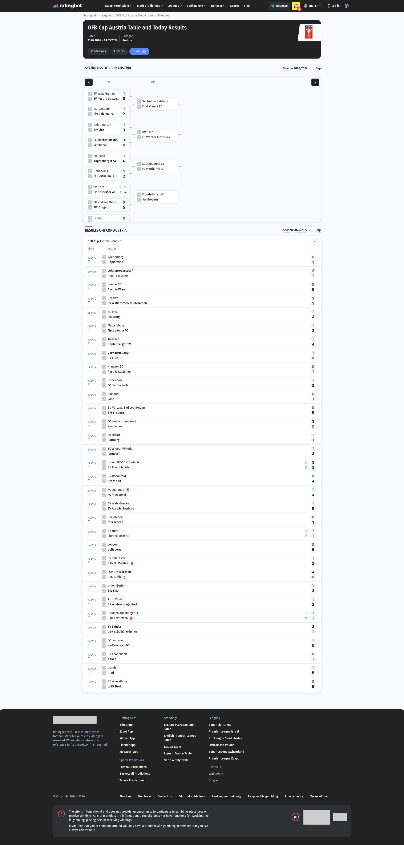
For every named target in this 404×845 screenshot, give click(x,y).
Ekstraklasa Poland (221, 745)
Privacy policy (294, 796)
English (313, 6)
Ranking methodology (226, 796)
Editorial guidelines (192, 796)
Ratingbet (89, 15)
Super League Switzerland (226, 752)
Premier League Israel (224, 731)
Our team (144, 796)
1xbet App (126, 725)
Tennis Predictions (132, 780)
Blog (247, 6)
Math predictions (148, 6)
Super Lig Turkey (220, 725)
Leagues (173, 6)
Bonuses (217, 6)
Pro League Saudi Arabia (225, 738)
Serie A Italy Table (176, 760)
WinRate (214, 773)
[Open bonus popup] (296, 6)
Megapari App (129, 752)
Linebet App (128, 745)
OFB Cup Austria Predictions (134, 15)
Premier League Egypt (224, 758)
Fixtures (119, 51)
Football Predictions (133, 767)
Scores (234, 6)
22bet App (126, 731)
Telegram (282, 6)
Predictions (98, 51)
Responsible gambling (263, 796)
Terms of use (319, 796)
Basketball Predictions (135, 773)
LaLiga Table (172, 747)
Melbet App (127, 738)
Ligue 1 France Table (178, 753)
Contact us (165, 796)
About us (125, 796)
